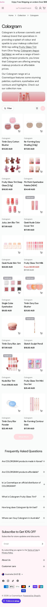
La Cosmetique (15, 595)
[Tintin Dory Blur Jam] (12, 326)
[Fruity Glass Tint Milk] (34, 245)
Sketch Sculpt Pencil (33, 343)
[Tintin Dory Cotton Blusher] (12, 124)
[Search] (36, 8)
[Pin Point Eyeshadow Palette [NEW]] (34, 164)
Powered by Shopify (32, 595)
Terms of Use (33, 550)
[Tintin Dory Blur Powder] (12, 404)
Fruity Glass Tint (27, 46)
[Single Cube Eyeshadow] (12, 286)
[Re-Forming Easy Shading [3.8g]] (34, 124)
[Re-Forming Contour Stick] (34, 404)
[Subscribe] (42, 543)
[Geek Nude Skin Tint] (12, 245)
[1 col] (37, 108)
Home (11, 15)
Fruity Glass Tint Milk (33, 263)
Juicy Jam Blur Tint (10, 222)
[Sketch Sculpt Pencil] (34, 326)
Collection (22, 15)
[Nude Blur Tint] (12, 363)
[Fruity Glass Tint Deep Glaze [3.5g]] (12, 164)
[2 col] (42, 108)
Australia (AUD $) (12, 574)
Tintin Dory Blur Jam (11, 343)
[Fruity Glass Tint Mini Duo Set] (34, 363)
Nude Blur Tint (8, 380)
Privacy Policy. (7, 553)
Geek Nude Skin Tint (11, 263)
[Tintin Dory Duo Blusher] (34, 286)
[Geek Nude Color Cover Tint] (34, 205)
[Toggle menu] (2, 8)
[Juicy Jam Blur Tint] (12, 205)
